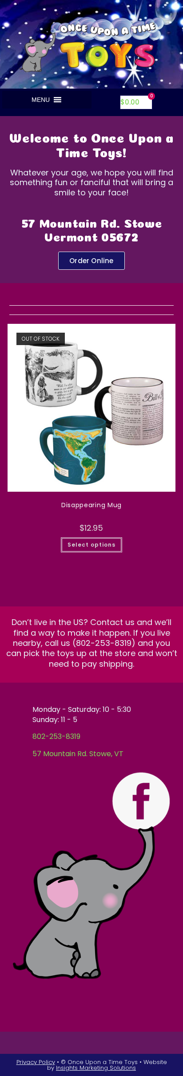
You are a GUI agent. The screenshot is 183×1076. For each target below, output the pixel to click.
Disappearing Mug (91, 505)
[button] (41, 100)
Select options (91, 544)
